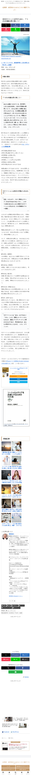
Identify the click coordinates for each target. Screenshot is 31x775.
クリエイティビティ (7, 607)
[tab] (6, 732)
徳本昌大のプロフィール (23, 766)
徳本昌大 (11, 534)
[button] (25, 29)
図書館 (18, 381)
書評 (9, 605)
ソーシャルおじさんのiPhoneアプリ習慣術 (18, 368)
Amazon (18, 376)
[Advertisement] (15, 633)
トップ (8, 766)
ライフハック (17, 607)
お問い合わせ (22, 769)
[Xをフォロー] (10, 601)
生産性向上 (15, 605)
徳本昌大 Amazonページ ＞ (16, 596)
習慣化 (4, 605)
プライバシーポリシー (8, 769)
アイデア (22, 605)
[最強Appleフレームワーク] (15, 746)
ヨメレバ (20, 371)
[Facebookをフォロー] (12, 601)
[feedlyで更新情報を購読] (15, 601)
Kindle (18, 379)
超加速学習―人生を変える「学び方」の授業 (12, 613)
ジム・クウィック (11, 610)
